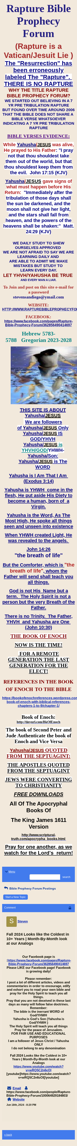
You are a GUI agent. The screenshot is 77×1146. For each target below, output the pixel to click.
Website (19, 1099)
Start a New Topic (15, 897)
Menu (12, 871)
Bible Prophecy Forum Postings (32, 888)
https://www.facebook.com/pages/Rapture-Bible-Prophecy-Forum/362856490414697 (39, 962)
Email (17, 1088)
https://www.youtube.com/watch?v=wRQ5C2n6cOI (38, 1068)
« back (8, 1134)
